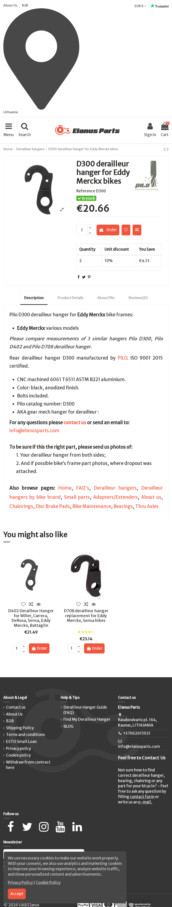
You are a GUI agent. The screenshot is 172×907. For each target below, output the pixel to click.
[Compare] (31, 604)
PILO (122, 358)
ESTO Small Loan (21, 741)
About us (151, 497)
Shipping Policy (20, 727)
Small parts (77, 497)
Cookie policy (18, 755)
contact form (142, 796)
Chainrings (21, 506)
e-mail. (145, 802)
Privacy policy (18, 748)
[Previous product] (165, 149)
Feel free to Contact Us (142, 757)
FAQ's (82, 488)
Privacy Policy (20, 882)
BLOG (68, 726)
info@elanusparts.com (34, 431)
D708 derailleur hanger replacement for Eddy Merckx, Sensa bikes (86, 615)
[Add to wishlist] (126, 230)
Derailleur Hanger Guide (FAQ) (85, 710)
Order (111, 229)
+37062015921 (136, 733)
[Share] (78, 277)
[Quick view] (38, 604)
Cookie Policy (48, 882)
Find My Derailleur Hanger (86, 719)
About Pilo (106, 297)
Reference (85, 191)
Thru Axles (147, 506)
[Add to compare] (137, 230)
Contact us (16, 707)
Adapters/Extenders (115, 497)
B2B (25, 5)
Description (34, 297)
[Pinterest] (89, 277)
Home (64, 488)
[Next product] (168, 149)
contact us (75, 422)
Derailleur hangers (115, 488)
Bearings (123, 506)
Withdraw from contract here (28, 765)
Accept (16, 893)
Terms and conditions (25, 734)
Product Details (71, 297)
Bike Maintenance (91, 506)
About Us (10, 5)
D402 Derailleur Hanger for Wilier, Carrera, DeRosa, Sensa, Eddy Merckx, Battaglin (31, 618)
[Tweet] (84, 277)
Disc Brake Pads (53, 506)
